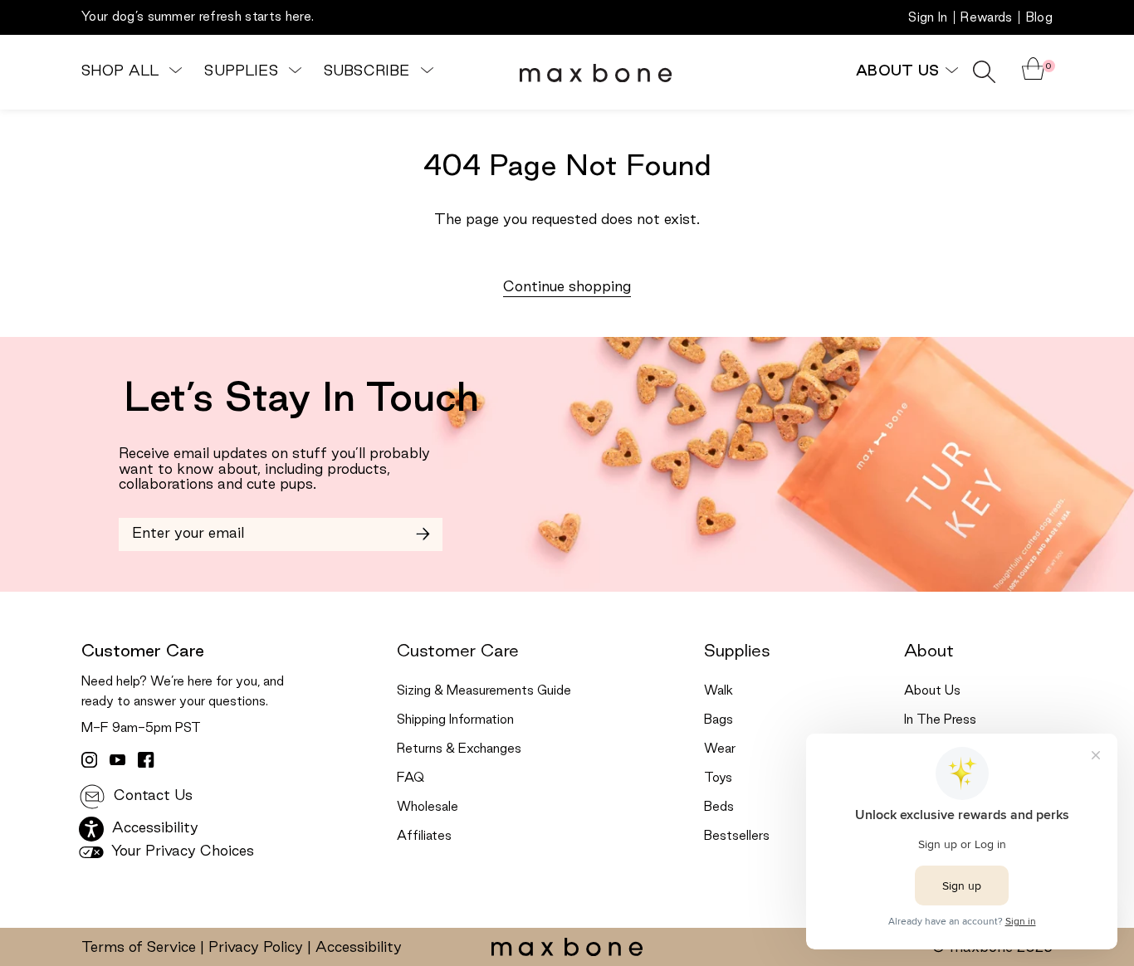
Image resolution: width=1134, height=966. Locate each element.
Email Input (158, 527)
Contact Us (151, 796)
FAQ (410, 778)
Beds (719, 807)
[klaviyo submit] (423, 534)
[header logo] (596, 72)
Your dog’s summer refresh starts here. (197, 17)
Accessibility (358, 947)
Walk (718, 691)
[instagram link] (90, 760)
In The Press (940, 720)
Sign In (927, 18)
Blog (1039, 18)
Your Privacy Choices (180, 851)
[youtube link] (118, 760)
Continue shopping (567, 287)
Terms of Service (138, 947)
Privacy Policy (255, 947)
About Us (932, 691)
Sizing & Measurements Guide (484, 691)
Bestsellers (737, 836)
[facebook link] (146, 760)
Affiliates (424, 836)
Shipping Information (455, 720)
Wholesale (427, 807)
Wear (720, 749)
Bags (718, 720)
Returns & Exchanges (459, 749)
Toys (718, 778)
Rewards (986, 18)
